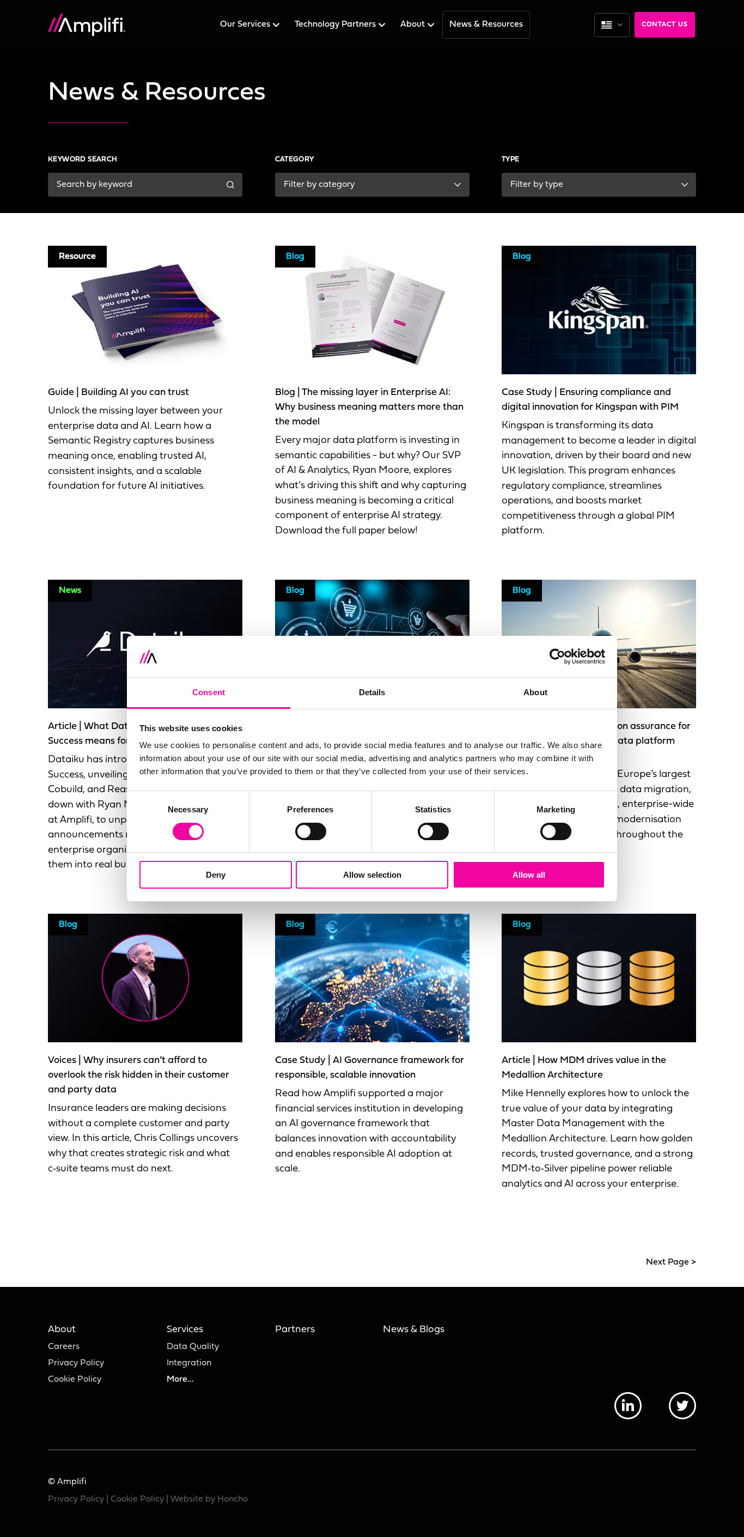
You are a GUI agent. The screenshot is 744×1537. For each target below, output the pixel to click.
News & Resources (486, 24)
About (413, 24)
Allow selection (372, 874)
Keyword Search (83, 159)
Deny (215, 874)
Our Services (246, 24)
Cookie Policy (74, 1379)
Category (294, 159)
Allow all (529, 874)
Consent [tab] (208, 692)
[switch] (310, 831)
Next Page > (671, 1262)
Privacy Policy (76, 1363)
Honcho (232, 1499)
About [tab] (535, 692)
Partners (295, 1330)
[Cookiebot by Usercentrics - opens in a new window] (557, 656)
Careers (64, 1346)
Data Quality (193, 1346)
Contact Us (665, 24)
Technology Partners (336, 24)
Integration (189, 1363)
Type (511, 159)
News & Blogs (413, 1330)
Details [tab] (372, 692)
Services (185, 1330)
